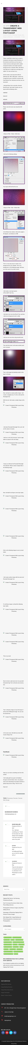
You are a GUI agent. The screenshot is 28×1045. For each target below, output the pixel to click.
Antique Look (7, 939)
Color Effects (16, 946)
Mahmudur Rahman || (22, 1041)
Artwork (12, 939)
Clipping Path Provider (8, 967)
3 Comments (17, 36)
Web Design (6, 800)
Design (21, 946)
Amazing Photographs (17, 937)
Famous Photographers (18, 951)
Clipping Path (21, 944)
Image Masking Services (6, 987)
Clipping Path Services (6, 984)
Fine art (16, 953)
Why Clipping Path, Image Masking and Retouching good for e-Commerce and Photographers (12, 919)
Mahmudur (10, 36)
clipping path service (8, 946)
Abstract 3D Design (8, 937)
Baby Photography (19, 939)
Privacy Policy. (14, 1043)
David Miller (16, 824)
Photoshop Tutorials (16, 35)
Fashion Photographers (8, 953)
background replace (8, 944)
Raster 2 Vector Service (6, 995)
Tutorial (20, 798)
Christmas (15, 944)
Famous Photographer (8, 951)
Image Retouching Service (7, 989)
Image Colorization (5, 992)
